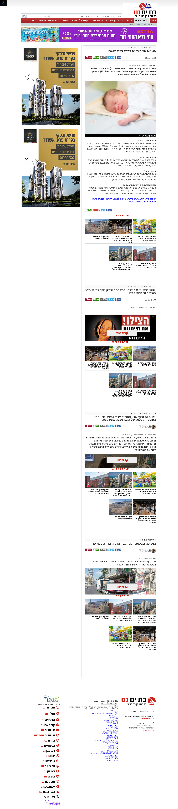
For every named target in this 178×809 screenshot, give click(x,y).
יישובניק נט (114, 724)
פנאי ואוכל (114, 709)
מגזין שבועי (53, 20)
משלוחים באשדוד (112, 729)
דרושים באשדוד (112, 745)
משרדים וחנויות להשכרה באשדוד (106, 740)
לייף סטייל (84, 20)
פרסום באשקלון (112, 737)
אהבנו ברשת (89, 709)
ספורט (130, 24)
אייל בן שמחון (113, 715)
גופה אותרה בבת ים (145, 559)
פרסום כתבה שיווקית (110, 759)
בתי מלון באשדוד (112, 722)
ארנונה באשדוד (112, 749)
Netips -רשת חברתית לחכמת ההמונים (104, 754)
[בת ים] (140, 18)
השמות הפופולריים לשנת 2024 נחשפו (139, 65)
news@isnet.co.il (147, 718)
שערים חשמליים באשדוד (109, 752)
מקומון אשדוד (113, 727)
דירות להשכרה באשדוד (110, 734)
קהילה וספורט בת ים (109, 704)
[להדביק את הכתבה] (95, 211)
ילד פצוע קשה (126, 435)
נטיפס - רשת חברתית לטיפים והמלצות (105, 714)
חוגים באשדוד (113, 747)
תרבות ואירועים (99, 20)
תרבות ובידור (113, 707)
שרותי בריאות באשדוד (110, 742)
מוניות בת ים (113, 717)
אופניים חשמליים (137, 435)
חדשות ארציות (149, 24)
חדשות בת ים (141, 20)
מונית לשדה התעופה (110, 720)
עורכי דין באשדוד (112, 750)
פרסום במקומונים (112, 725)
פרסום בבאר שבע (112, 739)
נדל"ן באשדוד (113, 710)
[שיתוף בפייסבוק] (117, 58)
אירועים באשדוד (112, 744)
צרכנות (65, 20)
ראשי (153, 20)
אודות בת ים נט (125, 20)
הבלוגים (42, 20)
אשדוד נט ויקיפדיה (111, 757)
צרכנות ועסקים (74, 707)
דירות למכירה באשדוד (110, 732)
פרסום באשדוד (112, 755)
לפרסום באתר (85, 16)
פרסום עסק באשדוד (111, 735)
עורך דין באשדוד (112, 760)
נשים (33, 20)
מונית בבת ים (113, 719)
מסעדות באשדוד (112, 730)
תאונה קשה (148, 435)
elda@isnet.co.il (148, 730)
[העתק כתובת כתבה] (103, 58)
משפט (74, 20)
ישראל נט (115, 712)
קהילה (112, 20)
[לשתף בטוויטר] (110, 58)
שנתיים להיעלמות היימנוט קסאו (141, 307)
